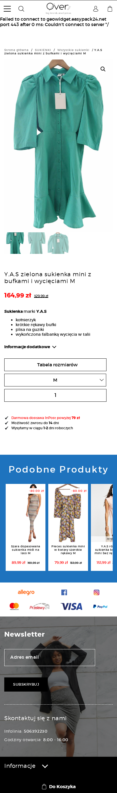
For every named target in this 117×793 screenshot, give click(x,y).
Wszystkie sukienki (73, 50)
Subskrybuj (26, 684)
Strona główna (16, 50)
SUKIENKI (43, 50)
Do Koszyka (62, 787)
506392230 (35, 731)
